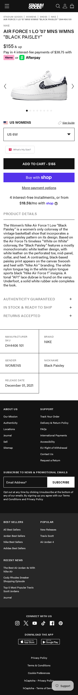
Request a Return (50, 460)
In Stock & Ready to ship (27, 307)
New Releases (48, 529)
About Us (10, 409)
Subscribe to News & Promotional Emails (35, 472)
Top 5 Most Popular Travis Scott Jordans (18, 589)
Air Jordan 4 (47, 542)
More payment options (39, 188)
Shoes (43, 17)
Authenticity (10, 423)
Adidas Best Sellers (14, 548)
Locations (9, 429)
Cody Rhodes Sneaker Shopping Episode (16, 579)
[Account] (65, 6)
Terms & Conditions (39, 665)
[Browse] (7, 6)
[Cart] (72, 6)
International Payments (53, 435)
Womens (31, 17)
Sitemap (8, 448)
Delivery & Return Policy (54, 423)
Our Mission (10, 416)
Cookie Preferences (39, 673)
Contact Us (46, 454)
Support (47, 409)
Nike (53, 17)
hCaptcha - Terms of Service (39, 688)
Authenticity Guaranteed (29, 298)
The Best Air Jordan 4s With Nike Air (19, 569)
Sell (5, 442)
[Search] (58, 6)
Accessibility (47, 442)
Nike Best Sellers (13, 542)
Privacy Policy (39, 658)
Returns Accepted (21, 315)
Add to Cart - (39, 163)
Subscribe (60, 482)
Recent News (13, 560)
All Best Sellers (12, 529)
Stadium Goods (13, 17)
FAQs (43, 429)
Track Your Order (49, 416)
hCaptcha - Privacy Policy (39, 680)
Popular (47, 522)
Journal (7, 435)
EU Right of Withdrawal (53, 448)
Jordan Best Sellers (14, 536)
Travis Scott (47, 536)
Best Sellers (13, 522)
